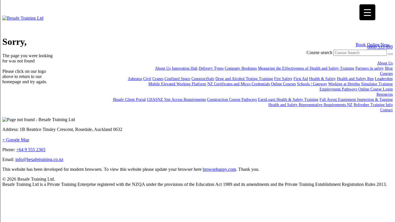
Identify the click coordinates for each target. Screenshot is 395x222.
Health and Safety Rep (355, 79)
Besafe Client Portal (129, 99)
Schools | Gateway (312, 84)
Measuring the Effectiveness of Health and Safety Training (306, 68)
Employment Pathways (338, 89)
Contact (386, 110)
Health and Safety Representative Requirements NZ (310, 105)
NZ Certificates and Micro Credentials (238, 84)
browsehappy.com (219, 169)
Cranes (157, 79)
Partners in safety (369, 68)
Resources (384, 94)
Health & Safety (322, 79)
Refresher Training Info (373, 105)
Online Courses (283, 84)
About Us (385, 63)
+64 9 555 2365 (30, 149)
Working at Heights (344, 84)
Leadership (384, 79)
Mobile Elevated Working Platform (177, 84)
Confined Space (177, 79)
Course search (319, 52)
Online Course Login (375, 89)
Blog (389, 68)
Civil (147, 79)
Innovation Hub (185, 68)
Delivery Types (211, 68)
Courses (386, 73)
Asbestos (135, 79)
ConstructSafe (202, 79)
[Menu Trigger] (367, 12)
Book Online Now (373, 44)
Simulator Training (377, 84)
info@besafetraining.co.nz (39, 159)
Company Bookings (241, 68)
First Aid (301, 79)
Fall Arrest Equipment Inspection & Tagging (356, 99)
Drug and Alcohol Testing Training (244, 79)
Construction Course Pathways (232, 99)
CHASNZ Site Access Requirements (176, 99)
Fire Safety (283, 79)
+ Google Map (15, 139)
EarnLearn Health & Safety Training (288, 99)
